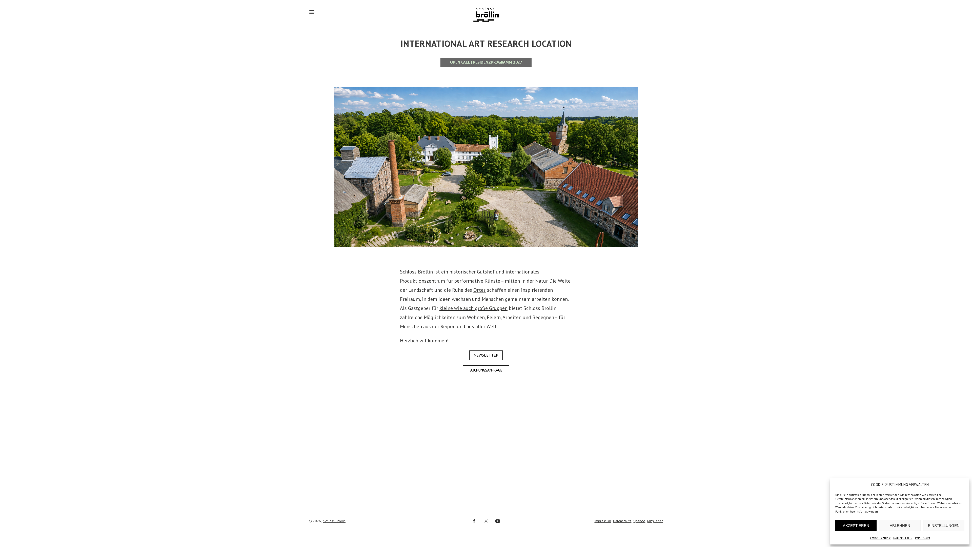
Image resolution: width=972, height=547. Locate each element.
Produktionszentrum (422, 281)
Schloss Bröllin (334, 521)
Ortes (479, 290)
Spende (639, 521)
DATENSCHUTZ (903, 538)
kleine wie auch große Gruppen (473, 308)
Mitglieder (655, 521)
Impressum (602, 521)
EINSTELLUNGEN (944, 525)
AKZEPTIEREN (856, 525)
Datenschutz (622, 521)
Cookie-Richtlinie (880, 538)
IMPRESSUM (922, 538)
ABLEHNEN (900, 525)
